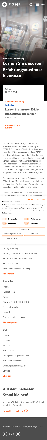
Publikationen (9, 292)
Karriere (6, 345)
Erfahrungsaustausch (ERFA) (15, 366)
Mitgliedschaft (9, 350)
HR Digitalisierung (10, 248)
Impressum (6, 427)
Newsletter (7, 312)
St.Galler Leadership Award (14, 317)
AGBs (41, 427)
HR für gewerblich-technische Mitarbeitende (22, 253)
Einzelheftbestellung (12, 307)
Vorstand (6, 340)
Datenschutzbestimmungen (35, 200)
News (5, 297)
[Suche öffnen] (31, 4)
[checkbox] (4, 219)
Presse (6, 287)
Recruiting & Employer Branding (16, 268)
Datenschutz (16, 427)
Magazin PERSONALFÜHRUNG (16, 302)
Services (6, 371)
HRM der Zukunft (10, 263)
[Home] (11, 4)
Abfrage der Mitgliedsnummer (16, 355)
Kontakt (6, 335)
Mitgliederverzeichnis (12, 360)
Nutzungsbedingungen (30, 427)
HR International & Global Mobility (17, 258)
